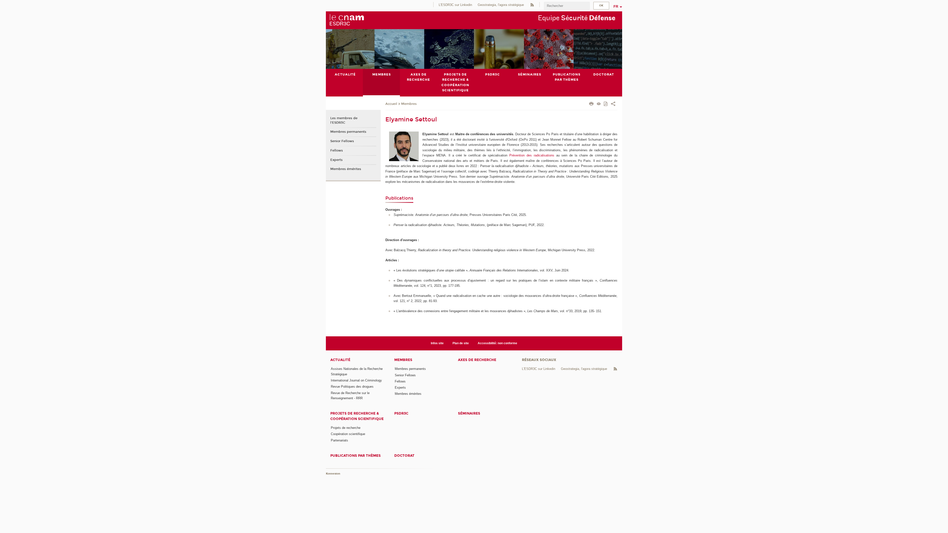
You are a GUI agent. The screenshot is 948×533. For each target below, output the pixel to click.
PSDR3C (401, 413)
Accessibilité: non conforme (497, 343)
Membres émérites (345, 169)
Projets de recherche (345, 428)
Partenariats (339, 440)
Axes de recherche (477, 360)
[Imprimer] (591, 104)
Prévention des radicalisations (531, 155)
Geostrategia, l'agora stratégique (501, 5)
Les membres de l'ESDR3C (343, 120)
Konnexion (333, 473)
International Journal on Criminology (356, 380)
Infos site (437, 343)
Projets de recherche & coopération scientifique (357, 416)
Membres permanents (348, 132)
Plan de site (461, 343)
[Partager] (613, 104)
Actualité (340, 360)
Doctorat (404, 456)
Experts (336, 160)
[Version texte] (599, 104)
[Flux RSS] (532, 4)
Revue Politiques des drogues (352, 386)
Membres (409, 104)
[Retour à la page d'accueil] (346, 20)
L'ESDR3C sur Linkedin (455, 5)
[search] (567, 6)
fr (615, 6)
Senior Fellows (342, 141)
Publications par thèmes (355, 456)
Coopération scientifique (348, 434)
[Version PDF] (606, 104)
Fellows (336, 150)
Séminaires (469, 413)
